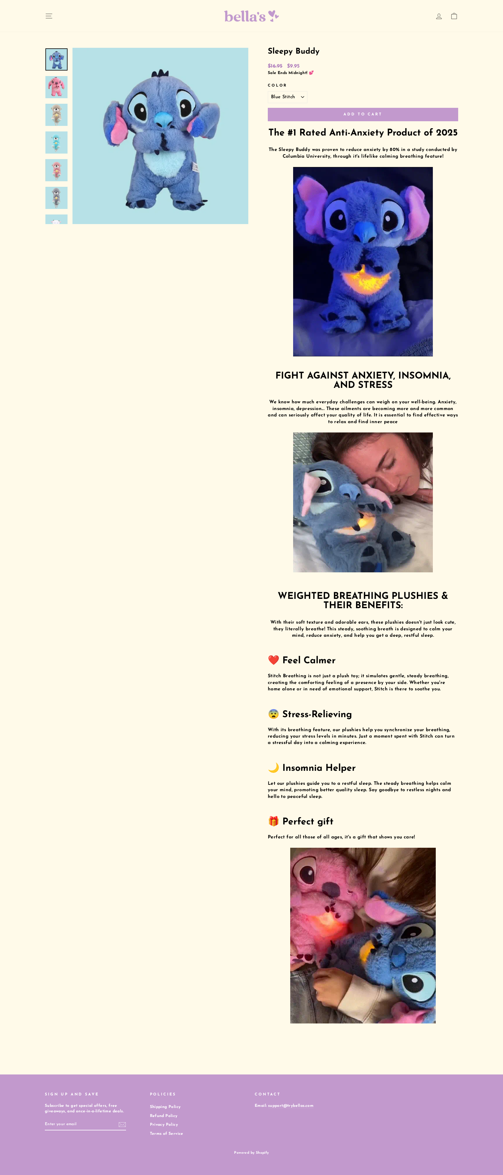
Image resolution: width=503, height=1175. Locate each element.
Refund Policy (164, 1116)
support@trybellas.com (291, 1106)
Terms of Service (166, 1134)
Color (277, 85)
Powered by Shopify (251, 1153)
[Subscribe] (122, 1124)
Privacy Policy (164, 1125)
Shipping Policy (165, 1107)
